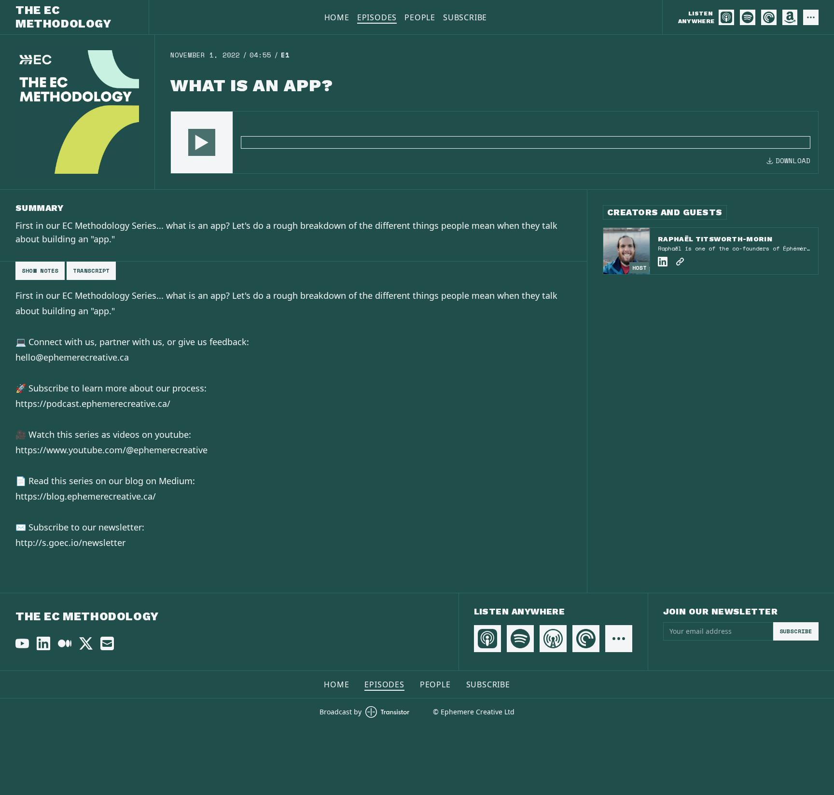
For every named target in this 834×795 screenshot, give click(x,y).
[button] (201, 142)
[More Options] (811, 17)
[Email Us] (107, 643)
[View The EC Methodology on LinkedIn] (43, 643)
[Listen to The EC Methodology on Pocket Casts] (769, 17)
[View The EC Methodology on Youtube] (22, 643)
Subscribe (465, 17)
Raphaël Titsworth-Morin (715, 239)
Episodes (377, 17)
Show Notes (40, 270)
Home (336, 17)
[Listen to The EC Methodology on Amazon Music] (789, 17)
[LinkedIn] (662, 261)
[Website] (680, 261)
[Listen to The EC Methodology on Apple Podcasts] (726, 17)
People (419, 17)
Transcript (91, 270)
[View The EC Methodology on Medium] (64, 643)
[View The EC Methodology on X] (86, 643)
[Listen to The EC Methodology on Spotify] (747, 17)
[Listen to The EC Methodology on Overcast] (553, 638)
